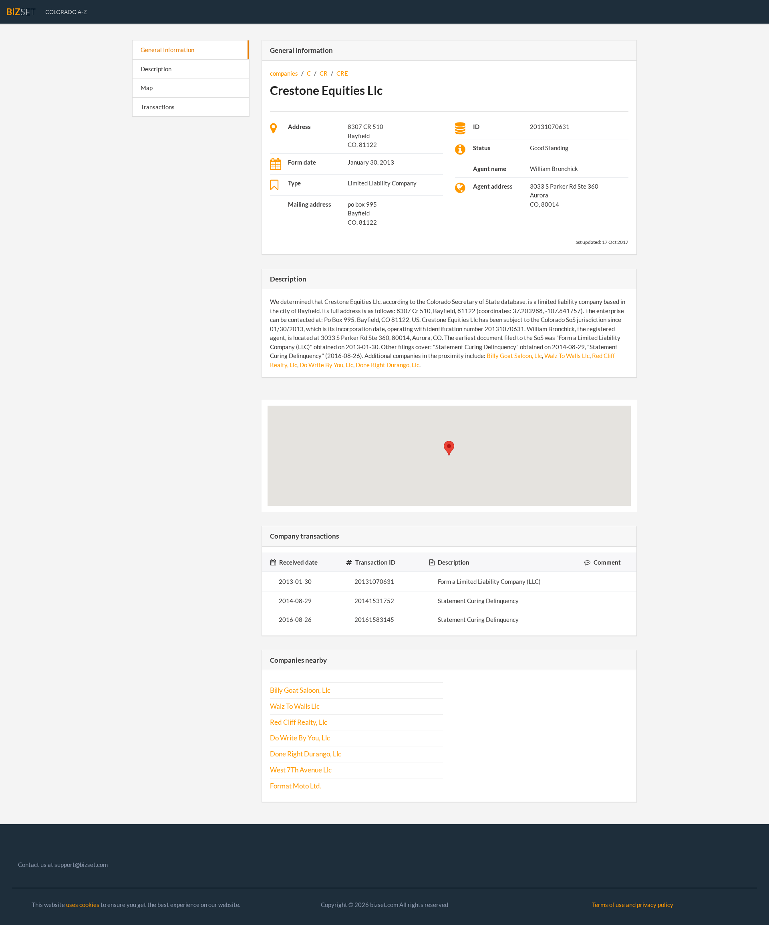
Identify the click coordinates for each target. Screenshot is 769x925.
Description (156, 68)
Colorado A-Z (66, 11)
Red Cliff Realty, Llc (298, 722)
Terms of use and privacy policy (632, 904)
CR (324, 73)
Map (147, 87)
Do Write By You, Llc (326, 364)
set (21, 11)
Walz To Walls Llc (567, 355)
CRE (342, 73)
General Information (167, 49)
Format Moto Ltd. (296, 786)
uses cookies (82, 904)
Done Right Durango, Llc (387, 364)
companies (284, 73)
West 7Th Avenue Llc (301, 770)
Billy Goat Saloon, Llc (514, 355)
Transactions (158, 107)
